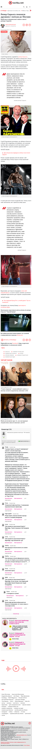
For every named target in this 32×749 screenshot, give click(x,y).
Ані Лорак (16, 696)
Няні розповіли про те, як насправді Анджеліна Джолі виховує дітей (14, 422)
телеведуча (5, 713)
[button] (26, 7)
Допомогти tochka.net (14, 10)
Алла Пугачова (6, 694)
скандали (4, 711)
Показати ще (16, 613)
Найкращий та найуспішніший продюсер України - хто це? (17, 634)
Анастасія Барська (10, 24)
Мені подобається (18, 498)
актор (3, 703)
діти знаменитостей (14, 704)
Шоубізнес (4, 31)
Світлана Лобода (20, 699)
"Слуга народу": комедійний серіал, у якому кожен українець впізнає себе (14, 390)
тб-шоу (23, 711)
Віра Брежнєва (25, 696)
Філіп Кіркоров (19, 701)
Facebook (15, 343)
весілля (23, 703)
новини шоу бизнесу (7, 710)
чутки (3, 715)
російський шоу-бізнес (21, 710)
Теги (2, 689)
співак (10, 711)
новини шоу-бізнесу (11, 353)
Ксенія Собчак (23, 697)
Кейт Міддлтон (12, 697)
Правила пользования (5, 742)
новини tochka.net (18, 351)
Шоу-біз (27, 701)
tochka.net (20, 335)
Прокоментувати (8, 498)
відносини (4, 704)
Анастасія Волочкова (18, 694)
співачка (16, 711)
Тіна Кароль (5, 701)
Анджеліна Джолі (7, 696)
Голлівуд (4, 697)
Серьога (7, 351)
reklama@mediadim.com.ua (22, 735)
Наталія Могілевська (7, 699)
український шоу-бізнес (16, 713)
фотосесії (28, 713)
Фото (11, 701)
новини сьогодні (10, 357)
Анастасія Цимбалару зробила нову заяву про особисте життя (19, 622)
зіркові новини (9, 355)
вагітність (16, 703)
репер (21, 353)
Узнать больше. (27, 745)
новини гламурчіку (22, 355)
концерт (4, 706)
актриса (9, 703)
